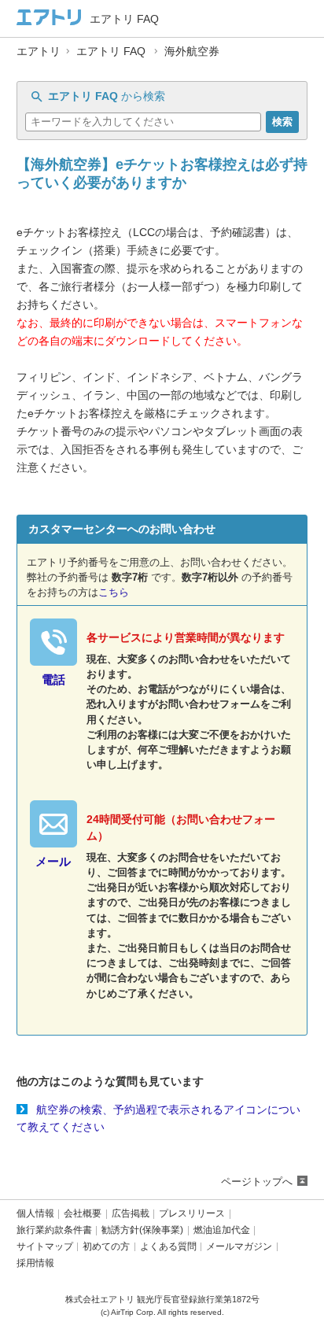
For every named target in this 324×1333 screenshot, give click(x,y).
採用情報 (35, 1263)
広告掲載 (130, 1213)
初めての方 (106, 1247)
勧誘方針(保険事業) (142, 1230)
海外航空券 (191, 51)
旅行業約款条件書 (54, 1230)
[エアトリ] (49, 18)
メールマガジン (239, 1247)
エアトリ (39, 51)
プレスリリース (192, 1213)
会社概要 (82, 1213)
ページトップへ (257, 1181)
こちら (113, 592)
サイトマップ (45, 1247)
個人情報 (35, 1213)
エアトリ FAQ (110, 51)
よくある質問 (168, 1247)
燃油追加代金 (221, 1230)
